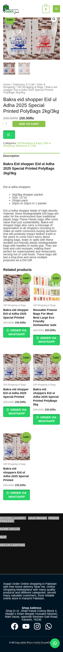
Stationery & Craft (23, 84)
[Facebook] (14, 626)
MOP (3, 537)
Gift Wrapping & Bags (30, 87)
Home (6, 84)
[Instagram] (37, 626)
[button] (54, 19)
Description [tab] (11, 155)
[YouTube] (26, 626)
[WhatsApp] (48, 626)
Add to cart (29, 124)
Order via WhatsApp (17, 332)
